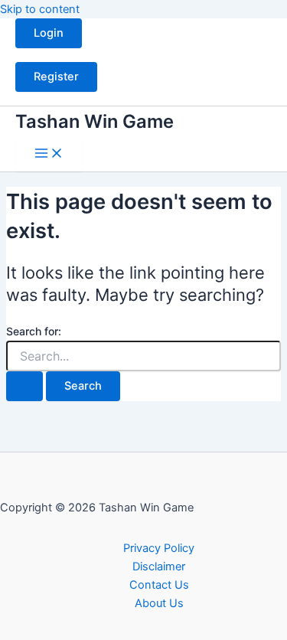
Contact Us (159, 585)
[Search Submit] (24, 386)
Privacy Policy (158, 548)
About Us (159, 603)
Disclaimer (158, 566)
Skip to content (40, 9)
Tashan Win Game (94, 121)
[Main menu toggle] (49, 154)
